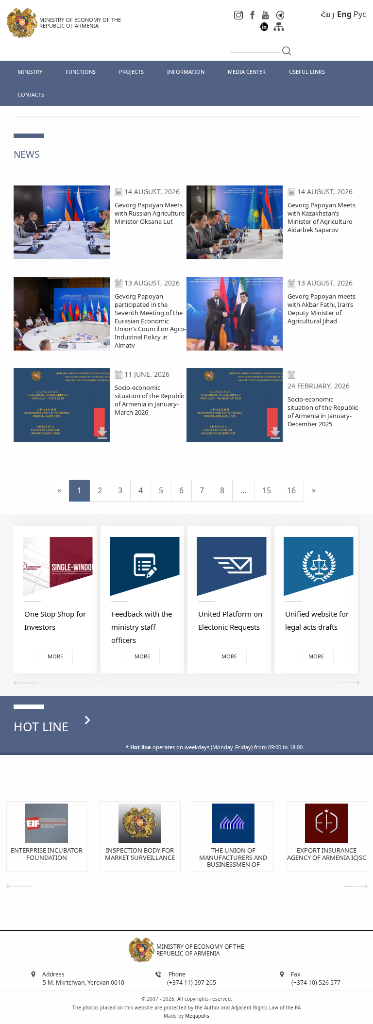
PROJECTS (131, 71)
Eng (344, 14)
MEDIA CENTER (247, 71)
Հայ (328, 14)
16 (291, 490)
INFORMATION (185, 71)
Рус (360, 14)
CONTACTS (30, 94)
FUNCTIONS (81, 71)
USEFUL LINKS (307, 71)
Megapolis (197, 1015)
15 (266, 490)
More (61, 656)
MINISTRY (29, 71)
